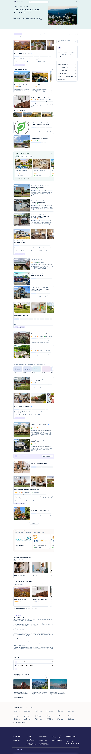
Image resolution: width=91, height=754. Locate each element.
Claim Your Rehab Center (70, 735)
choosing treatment (31, 624)
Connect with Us (69, 741)
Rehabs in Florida (16, 735)
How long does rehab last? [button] (63, 70)
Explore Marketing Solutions (71, 736)
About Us (67, 737)
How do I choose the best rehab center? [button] (65, 76)
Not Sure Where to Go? (18, 732)
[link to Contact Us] (66, 743)
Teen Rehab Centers (42, 739)
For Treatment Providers (71, 732)
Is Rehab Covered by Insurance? (57, 737)
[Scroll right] (77, 34)
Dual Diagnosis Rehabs (43, 740)
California (22, 156)
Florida (27, 156)
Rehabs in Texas (16, 739)
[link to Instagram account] (76, 743)
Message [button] (22, 65)
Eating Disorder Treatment (44, 735)
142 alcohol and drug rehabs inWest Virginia (21, 17)
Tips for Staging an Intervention (57, 739)
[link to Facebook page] (78, 743)
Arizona (15, 691)
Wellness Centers (29, 741)
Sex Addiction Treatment (43, 743)
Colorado (34, 691)
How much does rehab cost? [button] (63, 67)
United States (20, 6)
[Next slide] (53, 45)
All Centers (15, 6)
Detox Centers (28, 736)
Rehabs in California (16, 736)
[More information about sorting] (77, 36)
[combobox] (39, 2)
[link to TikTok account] (73, 743)
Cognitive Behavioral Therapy (31, 737)
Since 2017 (72, 52)
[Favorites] (76, 1)
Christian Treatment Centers (44, 744)
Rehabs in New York (16, 737)
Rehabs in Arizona (16, 740)
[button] (72, 36)
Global (31, 156)
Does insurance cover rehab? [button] (63, 64)
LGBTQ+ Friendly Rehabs (30, 740)
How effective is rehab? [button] (62, 73)
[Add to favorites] (53, 41)
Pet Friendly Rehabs (29, 743)
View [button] (16, 65)
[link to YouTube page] (71, 743)
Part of (37, 217)
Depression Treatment (43, 736)
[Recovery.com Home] (18, 1)
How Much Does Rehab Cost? (57, 740)
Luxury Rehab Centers (30, 735)
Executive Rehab (42, 737)
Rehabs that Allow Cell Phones (31, 744)
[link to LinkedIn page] (68, 743)
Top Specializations (43, 732)
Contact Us (68, 739)
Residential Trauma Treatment (44, 741)
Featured (17, 156)
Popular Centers (29, 732)
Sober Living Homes (29, 739)
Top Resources (55, 732)
